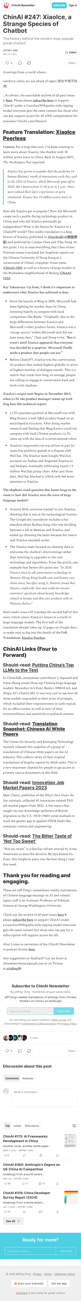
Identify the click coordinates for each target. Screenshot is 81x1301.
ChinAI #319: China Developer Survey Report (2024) (26, 1195)
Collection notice (64, 1274)
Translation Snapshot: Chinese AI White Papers (34, 729)
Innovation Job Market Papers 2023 (33, 785)
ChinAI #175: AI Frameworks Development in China (25, 1139)
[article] (40, 1146)
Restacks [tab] (27, 1078)
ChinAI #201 (13, 267)
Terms (48, 1274)
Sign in (73, 5)
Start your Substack (31, 1283)
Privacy (37, 1274)
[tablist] (19, 1078)
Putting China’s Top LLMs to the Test (38, 667)
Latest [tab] (17, 1125)
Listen (72, 52)
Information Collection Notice (39, 1023)
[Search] (74, 1126)
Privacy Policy (68, 1023)
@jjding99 (13, 968)
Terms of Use (58, 1019)
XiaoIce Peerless (33, 637)
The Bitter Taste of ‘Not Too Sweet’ (37, 838)
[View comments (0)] (20, 63)
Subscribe (59, 5)
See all (10, 1221)
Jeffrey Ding (10, 50)
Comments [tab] (12, 1078)
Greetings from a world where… (23, 1174)
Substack (22, 1293)
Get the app (59, 1283)
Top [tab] (7, 1125)
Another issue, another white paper (26, 1146)
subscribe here (43, 100)
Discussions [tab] (32, 1125)
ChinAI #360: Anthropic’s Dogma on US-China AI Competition (31, 1167)
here (9, 100)
